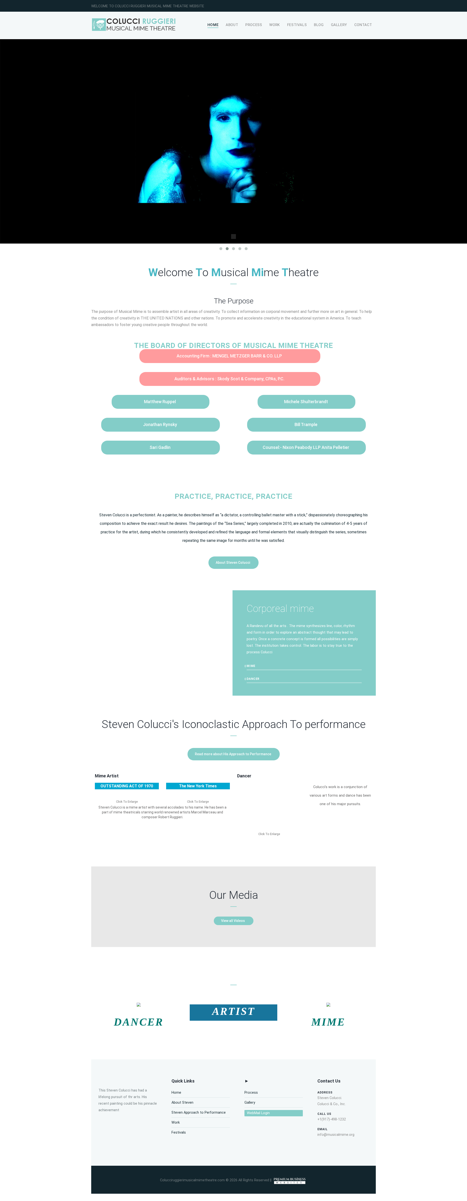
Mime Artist (107, 775)
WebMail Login (258, 1113)
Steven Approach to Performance (198, 1112)
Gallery (339, 25)
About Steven (182, 1103)
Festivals (297, 25)
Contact (363, 25)
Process (253, 25)
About (232, 25)
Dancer (244, 775)
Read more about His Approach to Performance (233, 754)
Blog (318, 25)
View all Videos (233, 921)
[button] (267, 808)
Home (212, 25)
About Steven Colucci (233, 562)
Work (274, 25)
